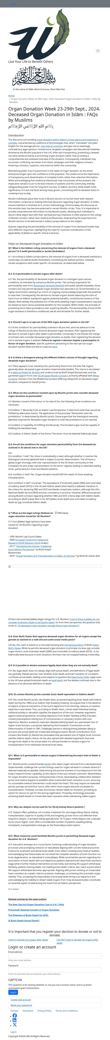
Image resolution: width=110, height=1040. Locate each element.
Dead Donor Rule (80, 677)
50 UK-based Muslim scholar (52, 375)
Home (11, 95)
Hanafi (47, 764)
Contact (14, 1010)
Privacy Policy (44, 1010)
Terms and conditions (67, 1010)
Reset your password (21, 1005)
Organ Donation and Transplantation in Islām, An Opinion (45, 555)
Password (13, 965)
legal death (57, 680)
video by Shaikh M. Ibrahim (26, 372)
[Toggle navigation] (98, 51)
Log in (13, 3)
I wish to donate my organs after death (28, 939)
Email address (15, 951)
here (54, 346)
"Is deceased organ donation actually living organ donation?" (49, 625)
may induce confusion (52, 146)
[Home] (38, 33)
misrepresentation (73, 644)
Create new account (21, 999)
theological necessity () (49, 285)
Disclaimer (28, 1010)
